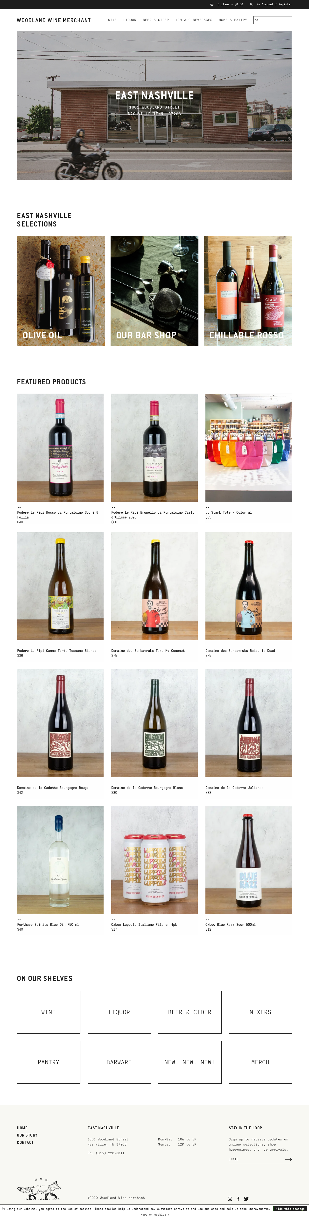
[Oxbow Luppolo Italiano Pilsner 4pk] (154, 860)
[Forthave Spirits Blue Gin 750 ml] (60, 860)
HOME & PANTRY (233, 20)
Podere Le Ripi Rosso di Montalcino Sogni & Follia (57, 515)
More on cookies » (155, 1214)
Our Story (27, 1135)
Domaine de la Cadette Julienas (234, 788)
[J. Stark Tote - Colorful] (248, 448)
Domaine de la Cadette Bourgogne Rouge (53, 788)
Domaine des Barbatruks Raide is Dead (240, 651)
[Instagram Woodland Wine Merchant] (230, 1199)
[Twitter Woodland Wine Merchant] (246, 1199)
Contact (25, 1143)
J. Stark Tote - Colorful (228, 512)
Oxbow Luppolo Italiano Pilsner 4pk (144, 925)
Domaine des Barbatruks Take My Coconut (148, 651)
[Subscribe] (288, 1159)
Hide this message (290, 1209)
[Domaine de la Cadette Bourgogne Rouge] (60, 723)
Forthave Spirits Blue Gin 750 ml (48, 925)
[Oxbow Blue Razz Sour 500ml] (248, 860)
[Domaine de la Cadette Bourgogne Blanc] (154, 723)
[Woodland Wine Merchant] (56, 20)
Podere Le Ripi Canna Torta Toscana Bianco (56, 651)
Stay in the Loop (245, 1128)
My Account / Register (273, 4)
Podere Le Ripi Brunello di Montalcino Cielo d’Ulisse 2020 (152, 515)
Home (22, 1128)
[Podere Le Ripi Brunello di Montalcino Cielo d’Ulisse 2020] (154, 448)
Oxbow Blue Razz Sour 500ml (230, 925)
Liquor (129, 20)
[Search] (256, 20)
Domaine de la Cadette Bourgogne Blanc (147, 788)
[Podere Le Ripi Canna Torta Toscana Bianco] (60, 586)
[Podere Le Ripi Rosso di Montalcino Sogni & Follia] (60, 448)
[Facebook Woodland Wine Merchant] (238, 1199)
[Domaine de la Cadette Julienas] (248, 723)
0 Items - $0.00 (230, 4)
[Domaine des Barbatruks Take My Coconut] (154, 586)
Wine (112, 20)
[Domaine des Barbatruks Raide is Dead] (248, 586)
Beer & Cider (156, 20)
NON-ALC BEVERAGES (194, 20)
